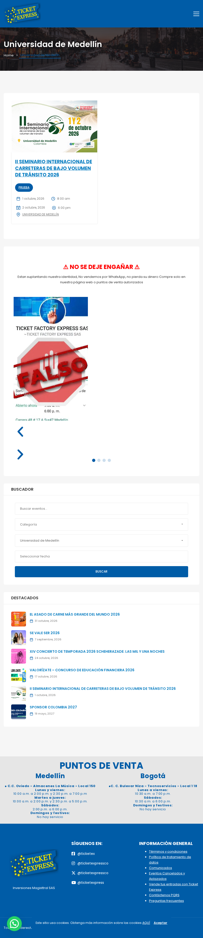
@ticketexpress (90, 882)
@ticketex (86, 853)
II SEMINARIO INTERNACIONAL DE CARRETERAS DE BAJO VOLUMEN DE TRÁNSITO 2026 (53, 168)
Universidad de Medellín (40, 214)
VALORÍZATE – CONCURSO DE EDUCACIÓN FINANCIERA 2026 (82, 670)
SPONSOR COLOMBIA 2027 (53, 707)
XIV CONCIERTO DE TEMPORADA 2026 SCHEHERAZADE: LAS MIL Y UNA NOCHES (97, 651)
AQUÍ (146, 923)
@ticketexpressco (92, 863)
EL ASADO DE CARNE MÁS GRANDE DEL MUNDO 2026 (75, 614)
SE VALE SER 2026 (45, 632)
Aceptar (160, 923)
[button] (101, 432)
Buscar (101, 571)
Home (9, 55)
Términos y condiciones (168, 851)
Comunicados (160, 868)
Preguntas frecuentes (166, 900)
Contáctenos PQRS (164, 895)
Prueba (24, 187)
